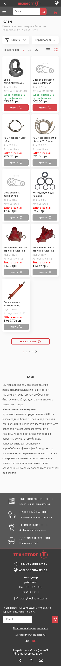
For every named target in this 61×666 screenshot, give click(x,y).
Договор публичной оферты (30, 634)
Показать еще (28, 341)
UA (27, 641)
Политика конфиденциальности (30, 628)
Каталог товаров (23, 26)
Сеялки (26, 29)
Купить (14, 107)
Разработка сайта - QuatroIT (30, 650)
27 (37, 49)
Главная (6, 26)
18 (29, 49)
